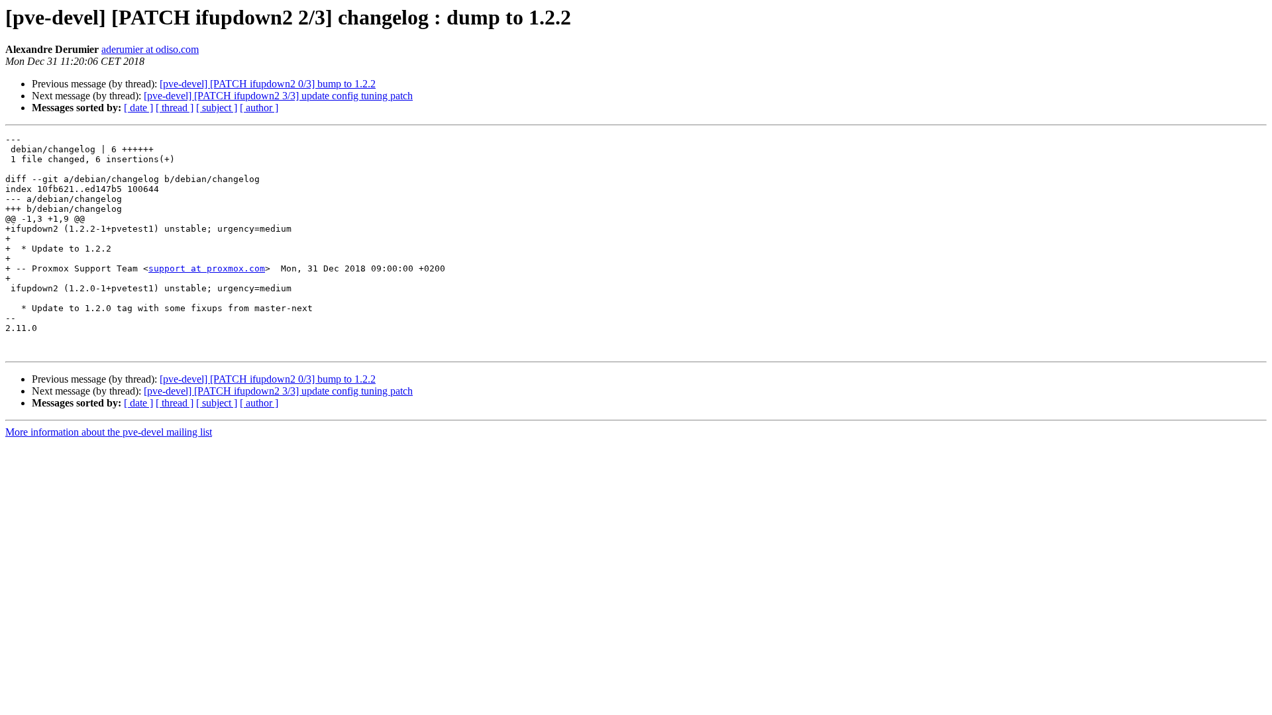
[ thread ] (174, 107)
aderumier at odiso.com (150, 49)
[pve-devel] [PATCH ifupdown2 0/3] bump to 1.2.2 (268, 83)
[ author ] (259, 107)
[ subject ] (216, 107)
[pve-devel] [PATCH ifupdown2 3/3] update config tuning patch (278, 95)
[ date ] (138, 107)
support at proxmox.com (206, 268)
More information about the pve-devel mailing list (108, 432)
